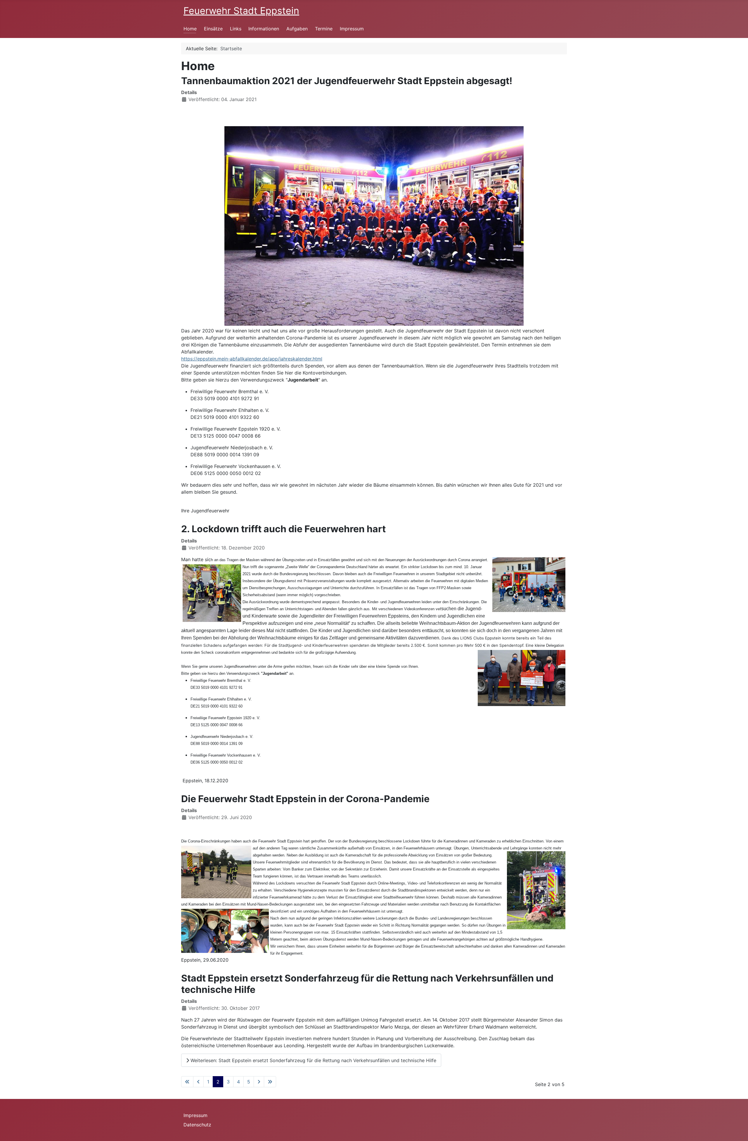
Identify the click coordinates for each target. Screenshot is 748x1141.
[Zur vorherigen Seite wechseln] (198, 1081)
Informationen (263, 29)
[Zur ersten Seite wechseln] (187, 1081)
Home (190, 29)
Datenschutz (197, 1125)
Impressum (352, 29)
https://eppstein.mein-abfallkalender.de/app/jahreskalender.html (251, 359)
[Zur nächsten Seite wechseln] (259, 1081)
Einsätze (213, 29)
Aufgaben (297, 29)
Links (235, 29)
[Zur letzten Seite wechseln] (270, 1081)
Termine (324, 29)
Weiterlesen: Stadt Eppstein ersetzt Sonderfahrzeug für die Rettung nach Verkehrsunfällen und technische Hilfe (312, 1060)
